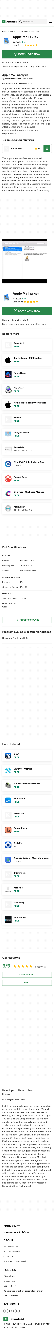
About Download (10, 1246)
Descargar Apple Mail (13, 638)
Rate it (27, 983)
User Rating (18, 45)
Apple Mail (26, 37)
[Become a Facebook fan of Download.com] (5, 1311)
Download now (29, 54)
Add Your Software (11, 1251)
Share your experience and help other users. (24, 66)
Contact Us (8, 1256)
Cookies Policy (9, 1286)
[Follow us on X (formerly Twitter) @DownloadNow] (11, 1311)
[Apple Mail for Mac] (6, 41)
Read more (27, 83)
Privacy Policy (9, 1276)
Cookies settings (10, 1296)
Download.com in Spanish (14, 1261)
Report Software (29, 620)
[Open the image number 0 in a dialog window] (24, 261)
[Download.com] (9, 21)
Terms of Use (9, 1281)
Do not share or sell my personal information (23, 1291)
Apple (7, 1094)
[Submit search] (20, 21)
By (17, 42)
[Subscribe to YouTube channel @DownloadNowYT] (17, 1311)
